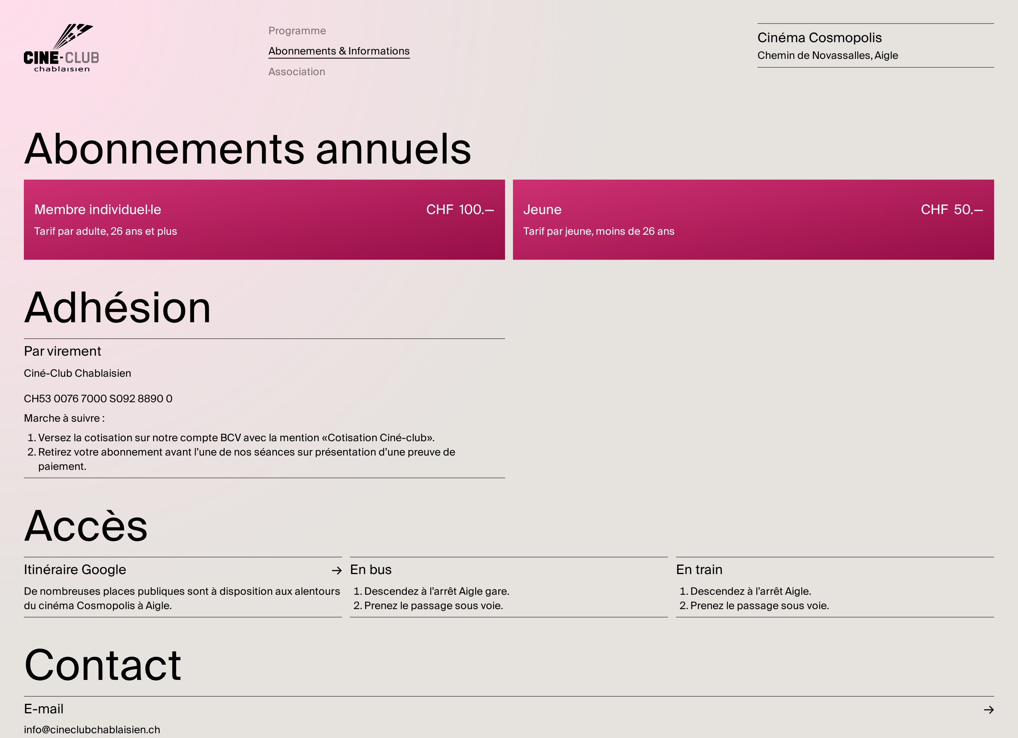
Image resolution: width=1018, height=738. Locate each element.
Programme (297, 31)
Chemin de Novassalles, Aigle (828, 55)
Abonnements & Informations (339, 51)
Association (296, 72)
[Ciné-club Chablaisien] (61, 48)
